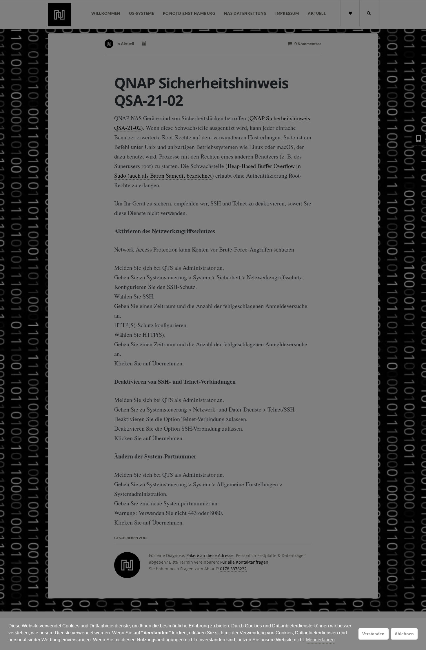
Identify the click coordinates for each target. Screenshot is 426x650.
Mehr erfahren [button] (320, 639)
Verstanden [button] (373, 633)
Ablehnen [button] (404, 633)
